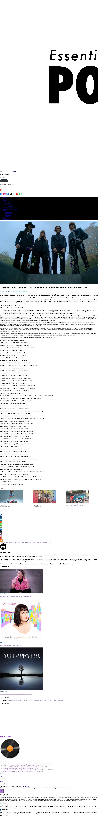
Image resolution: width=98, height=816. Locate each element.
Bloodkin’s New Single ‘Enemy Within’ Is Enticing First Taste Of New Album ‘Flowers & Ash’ (25, 764)
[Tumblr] (1, 517)
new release (25, 542)
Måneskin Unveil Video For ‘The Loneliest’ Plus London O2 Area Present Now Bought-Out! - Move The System (35, 700)
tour (47, 542)
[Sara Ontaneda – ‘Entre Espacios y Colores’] (21, 641)
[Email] (1, 526)
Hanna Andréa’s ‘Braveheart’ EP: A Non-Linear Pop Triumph (18, 768)
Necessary (4, 803)
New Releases (8, 213)
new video (36, 542)
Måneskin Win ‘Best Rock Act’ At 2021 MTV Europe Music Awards (47, 504)
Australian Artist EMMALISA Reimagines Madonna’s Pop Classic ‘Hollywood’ (21, 771)
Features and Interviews (9, 207)
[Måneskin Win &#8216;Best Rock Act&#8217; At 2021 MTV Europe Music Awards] (48, 496)
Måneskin (19, 542)
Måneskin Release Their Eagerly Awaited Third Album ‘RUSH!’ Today (14, 504)
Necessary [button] (2, 802)
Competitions (8, 212)
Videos (4, 218)
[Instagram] (1, 536)
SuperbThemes (25, 786)
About (1, 781)
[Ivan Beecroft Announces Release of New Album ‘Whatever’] (21, 689)
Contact (2, 774)
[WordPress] (1, 533)
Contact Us (5, 197)
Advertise (2, 779)
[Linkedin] (1, 519)
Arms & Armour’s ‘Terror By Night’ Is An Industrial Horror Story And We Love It (22, 767)
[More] (1, 540)
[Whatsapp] (1, 524)
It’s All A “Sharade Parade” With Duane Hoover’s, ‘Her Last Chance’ (19, 765)
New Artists (8, 215)
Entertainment (6, 219)
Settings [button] (69, 788)
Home (4, 202)
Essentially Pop (5, 291)
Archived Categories (10, 205)
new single (30, 542)
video (49, 542)
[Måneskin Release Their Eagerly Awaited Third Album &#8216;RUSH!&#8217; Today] (15, 496)
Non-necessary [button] (4, 809)
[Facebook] (1, 515)
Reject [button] (64, 788)
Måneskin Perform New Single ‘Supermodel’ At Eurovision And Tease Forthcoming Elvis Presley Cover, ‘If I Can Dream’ (80, 504)
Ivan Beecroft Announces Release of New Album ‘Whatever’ (16, 694)
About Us (5, 200)
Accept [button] (61, 788)
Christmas (10, 206)
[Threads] (1, 531)
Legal (4, 199)
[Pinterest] (1, 538)
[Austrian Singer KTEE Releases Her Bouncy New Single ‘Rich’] (21, 592)
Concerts (7, 216)
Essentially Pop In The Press (10, 209)
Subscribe (4, 180)
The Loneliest (42, 542)
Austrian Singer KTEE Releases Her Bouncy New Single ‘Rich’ (16, 596)
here (19, 305)
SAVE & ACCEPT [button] (4, 815)
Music (4, 210)
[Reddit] (1, 522)
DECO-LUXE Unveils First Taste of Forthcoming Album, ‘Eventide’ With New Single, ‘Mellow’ (25, 770)
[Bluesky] (1, 529)
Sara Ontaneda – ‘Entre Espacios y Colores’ (11, 645)
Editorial (7, 203)
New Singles (13, 542)
